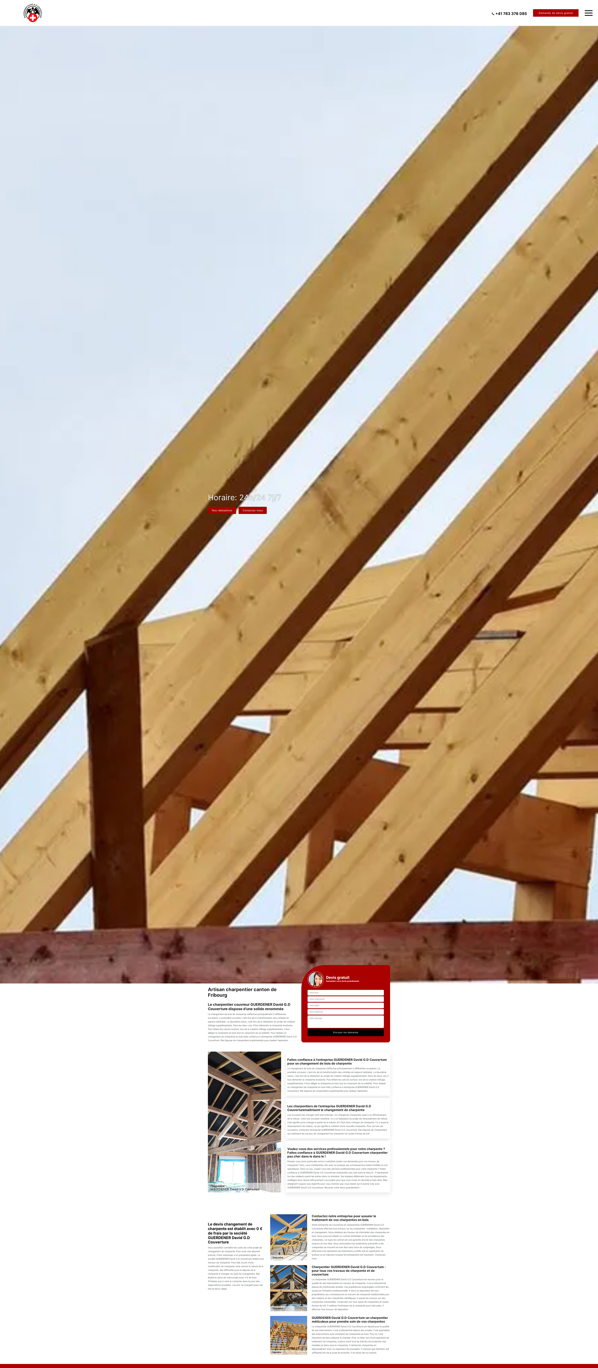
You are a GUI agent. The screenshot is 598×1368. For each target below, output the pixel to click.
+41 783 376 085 (511, 14)
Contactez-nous (253, 510)
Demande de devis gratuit (556, 13)
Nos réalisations (222, 510)
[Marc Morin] (32, 13)
